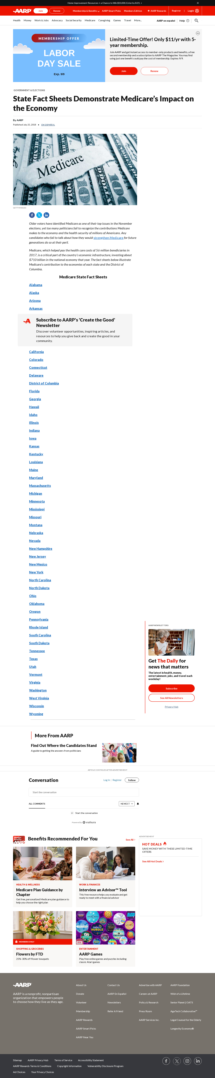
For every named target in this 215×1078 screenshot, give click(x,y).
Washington (38, 690)
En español (48, 124)
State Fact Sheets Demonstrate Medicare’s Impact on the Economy (103, 103)
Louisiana (36, 462)
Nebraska (36, 533)
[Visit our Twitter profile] (177, 1061)
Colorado (36, 359)
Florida (34, 391)
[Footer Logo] (38, 984)
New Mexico (38, 564)
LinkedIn (47, 216)
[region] (84, 802)
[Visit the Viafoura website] (89, 822)
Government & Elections (29, 90)
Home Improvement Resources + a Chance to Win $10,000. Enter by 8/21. (104, 3)
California (36, 352)
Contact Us (114, 985)
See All (129, 839)
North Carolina (40, 580)
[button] (197, 21)
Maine (33, 470)
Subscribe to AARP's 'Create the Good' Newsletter (75, 322)
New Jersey (37, 556)
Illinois (34, 422)
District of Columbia (44, 383)
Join (123, 70)
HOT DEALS (152, 844)
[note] (75, 208)
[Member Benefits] (20, 840)
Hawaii (34, 407)
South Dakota (39, 643)
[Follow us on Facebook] (166, 1061)
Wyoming (36, 714)
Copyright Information (69, 1065)
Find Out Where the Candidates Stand (64, 745)
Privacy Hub (171, 706)
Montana (35, 525)
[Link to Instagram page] (187, 1061)
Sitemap (17, 1060)
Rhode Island (38, 627)
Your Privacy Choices (42, 1071)
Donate (80, 993)
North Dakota (39, 588)
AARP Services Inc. (149, 1019)
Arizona (35, 300)
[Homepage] (22, 11)
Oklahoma (36, 604)
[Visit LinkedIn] (198, 1061)
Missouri (35, 517)
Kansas (34, 446)
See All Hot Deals (152, 861)
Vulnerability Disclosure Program (105, 1065)
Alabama (35, 285)
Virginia (34, 682)
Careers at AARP (148, 993)
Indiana (34, 430)
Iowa (32, 438)
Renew (154, 70)
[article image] (184, 20)
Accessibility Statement (91, 1060)
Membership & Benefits (85, 10)
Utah (32, 666)
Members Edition (133, 10)
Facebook (33, 216)
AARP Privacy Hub (38, 1060)
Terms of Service (63, 1060)
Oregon (34, 611)
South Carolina (40, 635)
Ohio (32, 596)
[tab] (37, 803)
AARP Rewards (84, 1019)
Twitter (40, 216)
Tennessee (37, 651)
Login (191, 10)
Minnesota (37, 501)
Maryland (36, 478)
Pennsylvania (38, 619)
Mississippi (37, 509)
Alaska (34, 293)
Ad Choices (19, 1071)
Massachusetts (40, 485)
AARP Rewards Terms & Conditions (32, 1065)
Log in (106, 780)
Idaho (33, 415)
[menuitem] (16, 22)
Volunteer (81, 1002)
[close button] (197, 33)
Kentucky (36, 454)
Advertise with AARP (150, 985)
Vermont (35, 674)
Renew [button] (56, 10)
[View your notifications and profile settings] (137, 803)
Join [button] (41, 10)
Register (176, 10)
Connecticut (38, 367)
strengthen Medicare (108, 237)
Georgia (35, 399)
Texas (33, 659)
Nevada (34, 541)
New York (36, 572)
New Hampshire (40, 548)
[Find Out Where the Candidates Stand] (119, 752)
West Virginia (39, 698)
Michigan (35, 493)
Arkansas (35, 308)
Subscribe (171, 688)
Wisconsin (36, 706)
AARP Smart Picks (111, 10)
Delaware (36, 375)
